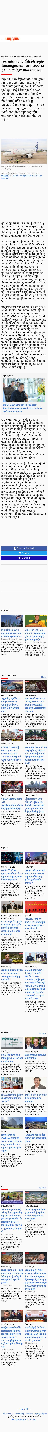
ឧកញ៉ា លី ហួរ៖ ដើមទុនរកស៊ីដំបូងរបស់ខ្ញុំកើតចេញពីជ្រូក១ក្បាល (36, 1098)
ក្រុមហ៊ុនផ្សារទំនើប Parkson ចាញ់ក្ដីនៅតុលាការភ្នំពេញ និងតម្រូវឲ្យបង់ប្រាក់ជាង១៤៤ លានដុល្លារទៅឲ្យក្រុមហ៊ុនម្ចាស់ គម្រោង (11, 1143)
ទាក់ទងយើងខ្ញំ (19, 1413)
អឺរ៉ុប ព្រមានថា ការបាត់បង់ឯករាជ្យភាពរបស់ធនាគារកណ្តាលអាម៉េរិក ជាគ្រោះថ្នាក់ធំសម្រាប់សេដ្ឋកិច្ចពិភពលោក (35, 876)
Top (25, 1409)
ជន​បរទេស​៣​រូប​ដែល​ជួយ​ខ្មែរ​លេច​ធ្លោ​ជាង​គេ (35, 1056)
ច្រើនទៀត (42, 1033)
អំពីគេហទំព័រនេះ (8, 1413)
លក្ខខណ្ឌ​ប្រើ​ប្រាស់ (41, 1413)
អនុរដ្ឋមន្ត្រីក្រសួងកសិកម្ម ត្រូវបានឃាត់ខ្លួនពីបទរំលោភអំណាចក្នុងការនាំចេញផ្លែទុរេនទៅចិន (12, 974)
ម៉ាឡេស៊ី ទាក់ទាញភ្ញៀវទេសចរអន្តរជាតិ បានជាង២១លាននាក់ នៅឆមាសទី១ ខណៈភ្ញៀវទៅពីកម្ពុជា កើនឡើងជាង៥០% (11, 753)
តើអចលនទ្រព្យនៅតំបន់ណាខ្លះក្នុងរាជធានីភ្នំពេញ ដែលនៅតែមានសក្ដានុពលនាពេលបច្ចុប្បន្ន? (35, 1214)
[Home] (13, 39)
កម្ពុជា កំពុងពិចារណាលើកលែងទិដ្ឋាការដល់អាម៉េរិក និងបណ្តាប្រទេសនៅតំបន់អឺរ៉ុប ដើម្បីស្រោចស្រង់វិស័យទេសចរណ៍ (35, 705)
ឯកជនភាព (29, 1413)
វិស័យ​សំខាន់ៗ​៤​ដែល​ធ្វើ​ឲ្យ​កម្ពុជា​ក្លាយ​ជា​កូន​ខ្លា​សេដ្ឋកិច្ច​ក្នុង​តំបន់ (35, 1138)
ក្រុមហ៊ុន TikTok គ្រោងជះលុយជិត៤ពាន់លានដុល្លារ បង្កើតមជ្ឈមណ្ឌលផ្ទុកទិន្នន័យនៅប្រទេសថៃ (12, 875)
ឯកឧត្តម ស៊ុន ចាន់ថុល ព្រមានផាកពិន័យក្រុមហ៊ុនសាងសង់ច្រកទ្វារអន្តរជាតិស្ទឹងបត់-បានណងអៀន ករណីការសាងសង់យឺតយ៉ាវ (23, 408)
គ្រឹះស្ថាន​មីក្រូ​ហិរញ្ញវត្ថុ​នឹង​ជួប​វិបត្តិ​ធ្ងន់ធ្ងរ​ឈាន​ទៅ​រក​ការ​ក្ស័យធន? (12, 1098)
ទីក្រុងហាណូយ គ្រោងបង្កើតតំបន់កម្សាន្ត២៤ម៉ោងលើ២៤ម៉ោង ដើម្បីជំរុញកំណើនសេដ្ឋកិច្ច (12, 803)
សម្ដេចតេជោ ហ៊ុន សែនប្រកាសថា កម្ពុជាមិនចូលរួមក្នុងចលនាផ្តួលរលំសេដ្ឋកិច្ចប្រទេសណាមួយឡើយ (35, 634)
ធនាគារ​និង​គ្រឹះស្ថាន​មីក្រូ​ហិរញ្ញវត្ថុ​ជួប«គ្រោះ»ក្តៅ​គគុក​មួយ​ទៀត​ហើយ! (12, 1058)
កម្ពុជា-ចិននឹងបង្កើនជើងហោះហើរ (25, 176)
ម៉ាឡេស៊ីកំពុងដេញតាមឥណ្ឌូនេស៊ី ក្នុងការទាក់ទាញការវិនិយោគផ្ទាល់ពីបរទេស (11, 633)
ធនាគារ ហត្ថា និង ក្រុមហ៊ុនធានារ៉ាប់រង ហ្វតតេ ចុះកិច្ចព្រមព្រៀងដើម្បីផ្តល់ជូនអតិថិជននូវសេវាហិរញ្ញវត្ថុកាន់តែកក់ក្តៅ (11, 928)
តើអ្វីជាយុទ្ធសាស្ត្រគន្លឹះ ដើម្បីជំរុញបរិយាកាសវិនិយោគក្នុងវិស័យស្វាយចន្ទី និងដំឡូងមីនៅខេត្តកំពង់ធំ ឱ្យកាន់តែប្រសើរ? (12, 1276)
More (43, 677)
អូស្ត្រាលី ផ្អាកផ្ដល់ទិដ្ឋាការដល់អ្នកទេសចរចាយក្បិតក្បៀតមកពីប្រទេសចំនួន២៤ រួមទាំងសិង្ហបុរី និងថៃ (11, 705)
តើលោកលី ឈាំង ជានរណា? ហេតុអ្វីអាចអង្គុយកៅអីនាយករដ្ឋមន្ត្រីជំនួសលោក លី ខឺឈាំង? (35, 923)
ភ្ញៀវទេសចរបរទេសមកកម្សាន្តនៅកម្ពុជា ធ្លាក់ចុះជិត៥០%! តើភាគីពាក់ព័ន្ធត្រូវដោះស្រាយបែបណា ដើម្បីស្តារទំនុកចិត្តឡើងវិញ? (35, 805)
